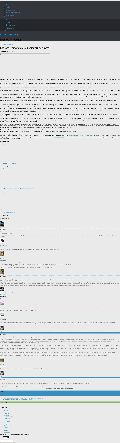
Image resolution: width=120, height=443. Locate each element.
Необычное (7, 421)
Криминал (7, 418)
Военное (6, 412)
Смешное (6, 427)
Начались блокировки (9, 163)
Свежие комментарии (11, 15)
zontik (4, 258)
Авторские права (10, 10)
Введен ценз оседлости (9, 212)
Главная (5, 4)
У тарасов (6, 430)
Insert (14, 442)
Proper (4, 364)
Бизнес (4, 44)
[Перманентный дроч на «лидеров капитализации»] (21, 185)
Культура (6, 419)
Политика (6, 423)
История (6, 415)
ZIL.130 (5, 245)
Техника (6, 429)
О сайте (8, 7)
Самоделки (7, 426)
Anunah (5, 294)
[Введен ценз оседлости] (21, 209)
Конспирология (8, 416)
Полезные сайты (10, 13)
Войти (4, 17)
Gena (4, 379)
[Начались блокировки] (21, 160)
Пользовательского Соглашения (80, 135)
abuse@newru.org (59, 137)
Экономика (10, 44)
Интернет (6, 413)
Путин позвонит (4, 2)
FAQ (7, 9)
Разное (6, 424)
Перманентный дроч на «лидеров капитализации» (18, 188)
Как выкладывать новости (13, 12)
